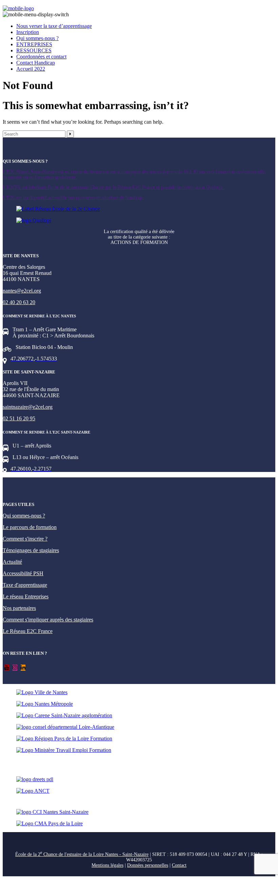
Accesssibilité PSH (23, 573)
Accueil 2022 (30, 69)
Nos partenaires (19, 608)
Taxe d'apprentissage (25, 585)
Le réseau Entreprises (25, 596)
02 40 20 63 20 (19, 302)
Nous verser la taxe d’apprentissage (54, 26)
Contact (179, 865)
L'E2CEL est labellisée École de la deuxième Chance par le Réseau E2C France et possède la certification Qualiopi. (113, 187)
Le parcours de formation (30, 527)
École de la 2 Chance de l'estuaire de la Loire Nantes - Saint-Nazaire (81, 854)
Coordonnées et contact (41, 56)
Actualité (12, 562)
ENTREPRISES (34, 44)
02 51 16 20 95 (19, 418)
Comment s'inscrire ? (25, 539)
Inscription (27, 32)
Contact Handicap (35, 63)
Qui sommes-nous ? (37, 38)
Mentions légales (107, 865)
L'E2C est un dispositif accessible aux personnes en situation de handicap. (73, 197)
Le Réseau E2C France (28, 631)
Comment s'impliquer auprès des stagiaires (48, 619)
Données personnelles (147, 865)
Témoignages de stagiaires (31, 550)
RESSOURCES (34, 50)
